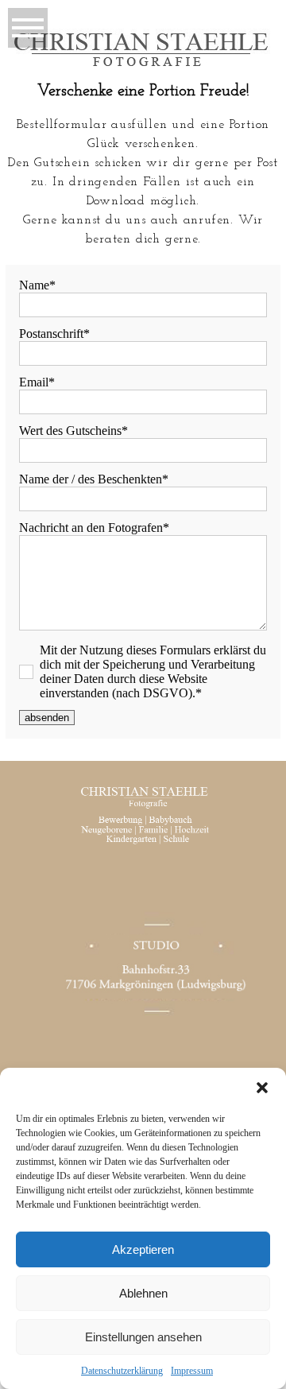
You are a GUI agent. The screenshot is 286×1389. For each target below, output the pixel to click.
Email (33, 382)
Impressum (192, 1370)
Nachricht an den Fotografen (91, 527)
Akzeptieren (143, 1249)
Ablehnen (143, 1293)
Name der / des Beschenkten (90, 479)
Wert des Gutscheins (70, 430)
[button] (262, 1088)
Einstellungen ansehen (143, 1337)
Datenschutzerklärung (122, 1370)
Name (34, 285)
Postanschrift (51, 333)
